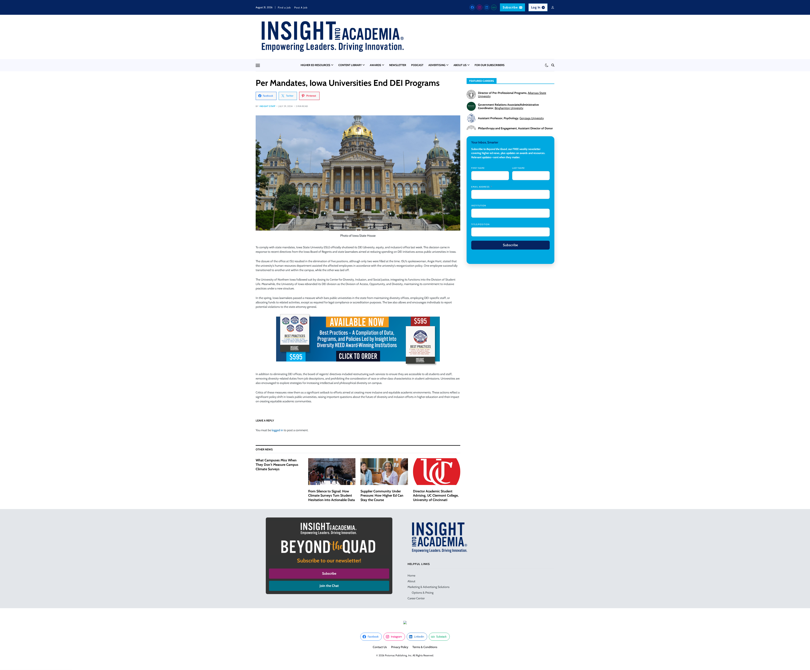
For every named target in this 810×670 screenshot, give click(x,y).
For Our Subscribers (490, 65)
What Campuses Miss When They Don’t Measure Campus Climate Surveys (277, 464)
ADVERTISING (437, 65)
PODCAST (417, 65)
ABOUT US (460, 65)
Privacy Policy (399, 647)
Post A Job (301, 7)
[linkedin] (486, 7)
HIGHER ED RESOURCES (315, 65)
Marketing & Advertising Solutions (429, 587)
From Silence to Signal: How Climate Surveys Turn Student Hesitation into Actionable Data (331, 495)
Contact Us (380, 647)
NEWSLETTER (397, 65)
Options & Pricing (422, 592)
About (411, 581)
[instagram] (479, 7)
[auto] (546, 65)
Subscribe (510, 7)
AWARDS (375, 65)
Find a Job (284, 7)
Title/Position (480, 224)
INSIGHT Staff (267, 106)
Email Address (480, 186)
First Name (478, 168)
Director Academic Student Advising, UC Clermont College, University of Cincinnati (436, 495)
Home (411, 575)
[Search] (552, 65)
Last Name (518, 168)
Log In (536, 7)
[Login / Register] (552, 7)
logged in (277, 430)
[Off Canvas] (258, 65)
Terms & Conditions (424, 647)
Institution (478, 205)
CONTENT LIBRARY (350, 65)
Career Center (416, 598)
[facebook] (472, 7)
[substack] (494, 7)
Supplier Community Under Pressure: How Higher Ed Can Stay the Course (381, 495)
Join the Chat (329, 586)
